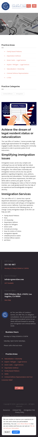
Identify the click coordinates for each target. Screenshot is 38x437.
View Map (7, 300)
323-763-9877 (10, 264)
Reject (7, 432)
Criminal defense (8, 94)
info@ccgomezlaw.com (14, 279)
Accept (16, 432)
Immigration (19, 94)
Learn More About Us (23, 424)
